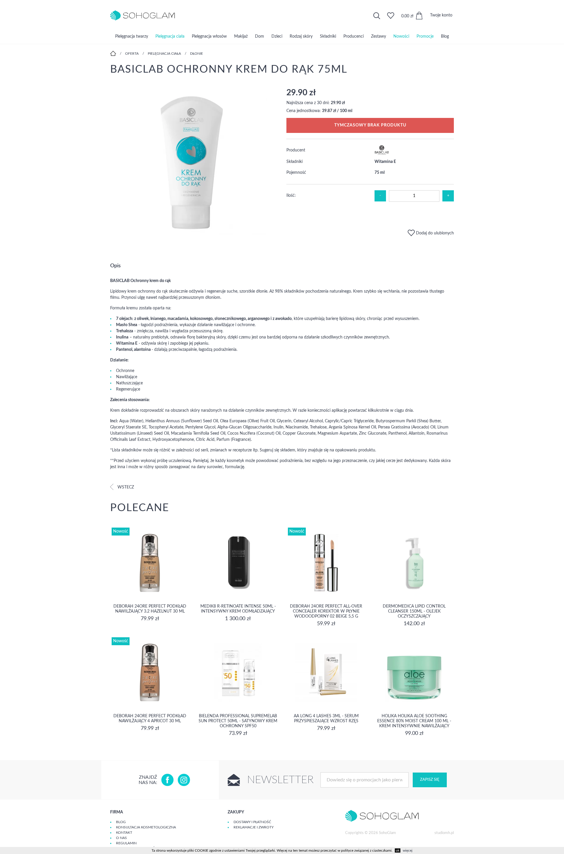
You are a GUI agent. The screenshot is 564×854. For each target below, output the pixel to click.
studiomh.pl (444, 833)
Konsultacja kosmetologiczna (146, 827)
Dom (259, 36)
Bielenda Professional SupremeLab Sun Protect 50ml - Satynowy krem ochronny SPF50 (238, 721)
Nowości (401, 36)
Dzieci (276, 36)
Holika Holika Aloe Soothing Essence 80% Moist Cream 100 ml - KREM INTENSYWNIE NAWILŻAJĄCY (414, 721)
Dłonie (196, 53)
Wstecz (125, 487)
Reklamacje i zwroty (253, 827)
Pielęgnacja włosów (209, 36)
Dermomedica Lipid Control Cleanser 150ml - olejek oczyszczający (414, 611)
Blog (445, 36)
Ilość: (291, 196)
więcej (407, 850)
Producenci (353, 36)
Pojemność (296, 173)
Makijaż (241, 36)
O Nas (121, 838)
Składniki (328, 36)
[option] (194, 162)
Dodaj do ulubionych (434, 233)
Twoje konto (441, 15)
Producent (295, 150)
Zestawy (378, 36)
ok (398, 850)
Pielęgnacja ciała (169, 36)
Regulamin (126, 843)
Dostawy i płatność (252, 822)
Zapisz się (429, 780)
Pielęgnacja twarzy (131, 36)
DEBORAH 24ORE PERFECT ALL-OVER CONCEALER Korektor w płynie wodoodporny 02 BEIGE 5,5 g (326, 611)
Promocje (425, 36)
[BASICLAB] (382, 154)
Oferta (132, 53)
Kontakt (124, 832)
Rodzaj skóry (301, 36)
